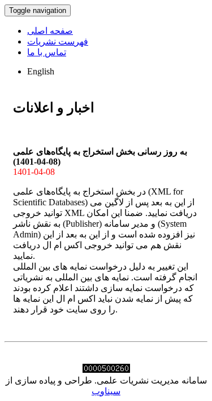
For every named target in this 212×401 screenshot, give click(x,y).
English (40, 71)
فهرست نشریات (57, 41)
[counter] (106, 369)
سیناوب (106, 391)
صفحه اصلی (50, 31)
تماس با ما (46, 52)
